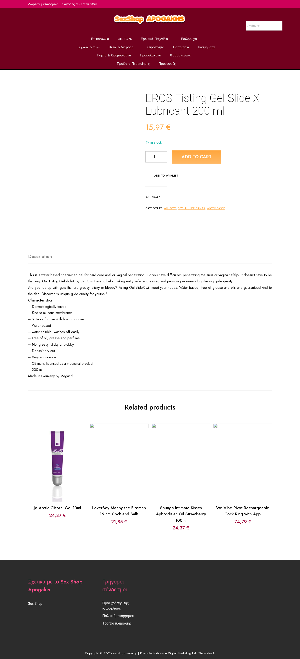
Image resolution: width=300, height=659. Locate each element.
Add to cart (196, 157)
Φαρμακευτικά (180, 55)
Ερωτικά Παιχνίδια (154, 38)
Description (40, 256)
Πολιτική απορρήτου (118, 615)
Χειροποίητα (155, 47)
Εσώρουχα (189, 38)
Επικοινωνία (100, 38)
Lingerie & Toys (89, 47)
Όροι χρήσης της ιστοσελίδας (115, 606)
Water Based (216, 208)
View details (57, 466)
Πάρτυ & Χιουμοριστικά (114, 55)
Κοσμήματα (206, 47)
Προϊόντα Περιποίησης (133, 63)
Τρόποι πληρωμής (117, 623)
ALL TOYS (125, 38)
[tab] (45, 257)
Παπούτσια (181, 47)
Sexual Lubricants (191, 208)
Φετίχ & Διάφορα (121, 47)
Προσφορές (167, 63)
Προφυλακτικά (150, 55)
